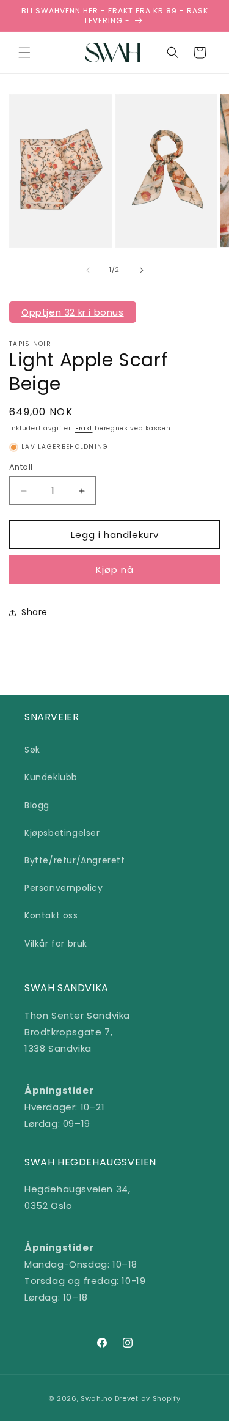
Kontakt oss (51, 915)
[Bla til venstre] (88, 270)
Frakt (84, 428)
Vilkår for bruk (55, 943)
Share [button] (34, 612)
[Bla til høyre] (141, 270)
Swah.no (96, 1398)
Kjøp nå (115, 569)
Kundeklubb (51, 777)
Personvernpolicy (63, 888)
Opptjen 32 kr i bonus (72, 312)
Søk (32, 750)
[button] (24, 52)
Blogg (36, 805)
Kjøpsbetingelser (62, 833)
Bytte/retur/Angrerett (74, 860)
